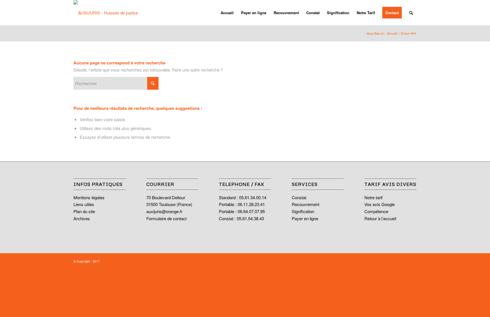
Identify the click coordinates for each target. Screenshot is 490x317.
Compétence (376, 211)
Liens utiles (83, 204)
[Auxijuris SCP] (111, 13)
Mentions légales (89, 197)
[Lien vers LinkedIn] (412, 260)
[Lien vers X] (395, 260)
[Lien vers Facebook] (404, 260)
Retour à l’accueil (380, 218)
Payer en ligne (305, 218)
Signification (303, 211)
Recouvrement (305, 204)
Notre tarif (373, 197)
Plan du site (84, 211)
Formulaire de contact (166, 218)
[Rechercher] (411, 13)
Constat (299, 197)
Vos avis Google (379, 204)
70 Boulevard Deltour (165, 197)
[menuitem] (227, 13)
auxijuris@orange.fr (164, 211)
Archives (81, 218)
